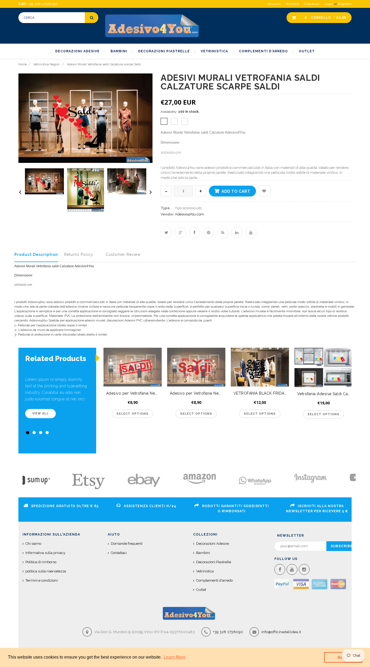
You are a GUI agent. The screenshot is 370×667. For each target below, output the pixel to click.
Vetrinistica (205, 571)
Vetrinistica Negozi (46, 64)
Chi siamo (33, 544)
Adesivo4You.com (189, 214)
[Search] (91, 17)
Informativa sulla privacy (45, 553)
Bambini (203, 553)
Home (22, 64)
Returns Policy (78, 254)
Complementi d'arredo (214, 580)
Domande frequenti (126, 544)
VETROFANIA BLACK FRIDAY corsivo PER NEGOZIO (261, 393)
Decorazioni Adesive (212, 544)
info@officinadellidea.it (281, 632)
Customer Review (123, 254)
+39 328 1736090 (227, 632)
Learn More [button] (175, 657)
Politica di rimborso (40, 562)
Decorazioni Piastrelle (213, 562)
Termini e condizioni (41, 580)
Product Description (36, 254)
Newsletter (290, 535)
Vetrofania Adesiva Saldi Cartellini (325, 394)
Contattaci (119, 553)
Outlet (201, 590)
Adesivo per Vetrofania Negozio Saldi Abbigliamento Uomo (134, 393)
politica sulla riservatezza (45, 571)
